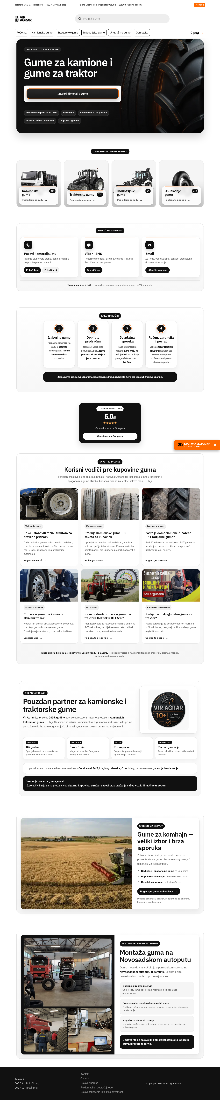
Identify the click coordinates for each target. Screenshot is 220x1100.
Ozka (124, 768)
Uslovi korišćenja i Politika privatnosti (101, 1092)
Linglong (104, 768)
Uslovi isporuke (89, 1083)
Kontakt (200, 4)
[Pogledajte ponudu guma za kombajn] (76, 863)
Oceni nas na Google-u (110, 436)
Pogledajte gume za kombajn (156, 891)
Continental (85, 768)
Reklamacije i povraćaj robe (96, 1087)
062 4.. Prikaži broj (56, 4)
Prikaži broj (32, 270)
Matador (115, 768)
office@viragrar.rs (157, 270)
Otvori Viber (93, 270)
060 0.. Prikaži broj (33, 4)
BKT (95, 768)
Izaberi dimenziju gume (72, 93)
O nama (85, 1078)
